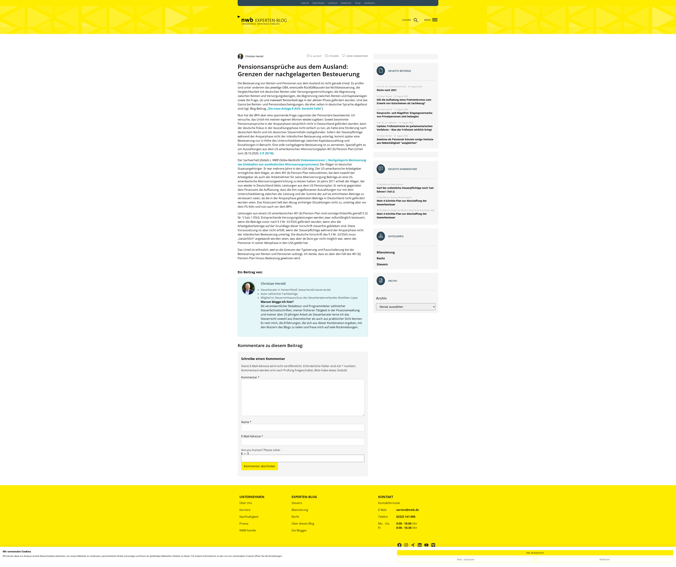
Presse (243, 523)
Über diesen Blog (303, 523)
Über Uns (245, 503)
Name (246, 422)
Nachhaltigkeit (248, 517)
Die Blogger (299, 530)
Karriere (244, 510)
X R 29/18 (266, 153)
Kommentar (250, 377)
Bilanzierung (300, 510)
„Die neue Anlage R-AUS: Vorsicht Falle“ (294, 109)
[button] (433, 20)
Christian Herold (273, 283)
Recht (295, 517)
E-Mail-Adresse (252, 436)
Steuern (297, 503)
